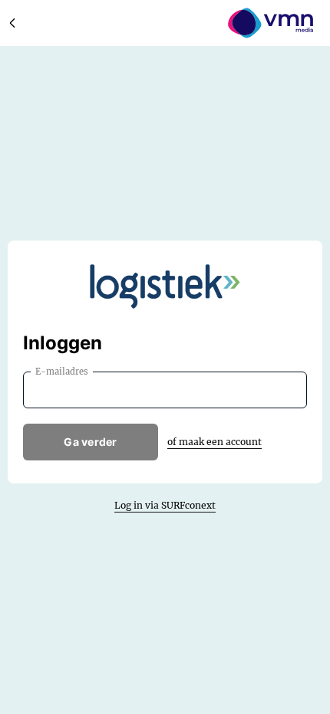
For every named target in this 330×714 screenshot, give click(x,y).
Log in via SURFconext (165, 505)
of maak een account (214, 441)
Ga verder (90, 441)
